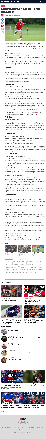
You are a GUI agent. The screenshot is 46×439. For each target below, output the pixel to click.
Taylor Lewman (37, 272)
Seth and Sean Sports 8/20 (9, 300)
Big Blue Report (5, 319)
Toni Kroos (16, 274)
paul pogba (34, 270)
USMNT (21, 274)
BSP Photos (31, 427)
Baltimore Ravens (29, 259)
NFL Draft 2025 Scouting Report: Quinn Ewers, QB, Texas (20, 352)
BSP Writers (37, 427)
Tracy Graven (11, 336)
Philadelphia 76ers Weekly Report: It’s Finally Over (19, 345)
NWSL (7, 270)
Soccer (31, 272)
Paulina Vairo (9, 15)
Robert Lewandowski (10, 272)
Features (26, 298)
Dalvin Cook (15, 263)
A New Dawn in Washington (30, 384)
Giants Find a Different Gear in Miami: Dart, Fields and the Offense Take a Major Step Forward (11, 322)
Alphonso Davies (16, 259)
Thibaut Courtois (9, 274)
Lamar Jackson (21, 267)
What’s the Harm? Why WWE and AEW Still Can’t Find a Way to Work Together (33, 322)
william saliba (26, 274)
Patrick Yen (10, 343)
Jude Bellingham (15, 266)
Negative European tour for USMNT (23, 253)
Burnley (14, 261)
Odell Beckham (12, 270)
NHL (24, 427)
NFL (36, 269)
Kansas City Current (39, 266)
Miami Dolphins (8, 269)
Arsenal (22, 259)
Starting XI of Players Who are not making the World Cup (38, 253)
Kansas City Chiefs (30, 266)
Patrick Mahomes (19, 270)
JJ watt (33, 264)
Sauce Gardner (25, 272)
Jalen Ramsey (28, 264)
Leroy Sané (27, 267)
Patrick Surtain (28, 270)
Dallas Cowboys (9, 263)
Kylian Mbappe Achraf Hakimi (11, 267)
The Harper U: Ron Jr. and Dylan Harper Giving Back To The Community (32, 301)
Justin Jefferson (22, 266)
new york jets (31, 269)
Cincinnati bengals (20, 261)
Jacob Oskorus (11, 350)
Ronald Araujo (18, 272)
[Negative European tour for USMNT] (24, 248)
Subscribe (43, 427)
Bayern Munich (8, 261)
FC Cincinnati (37, 263)
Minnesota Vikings (23, 269)
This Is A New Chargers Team (14, 359)
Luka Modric (39, 267)
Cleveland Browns (29, 261)
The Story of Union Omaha (9, 252)
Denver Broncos (23, 263)
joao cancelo (39, 264)
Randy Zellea (11, 329)
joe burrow (8, 266)
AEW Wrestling (27, 319)
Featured (7, 264)
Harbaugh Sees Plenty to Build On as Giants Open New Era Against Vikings (10, 384)
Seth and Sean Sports (7, 298)
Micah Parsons (15, 269)
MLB (19, 427)
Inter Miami (22, 264)
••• (27, 427)
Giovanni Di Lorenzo (14, 264)
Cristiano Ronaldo (38, 261)
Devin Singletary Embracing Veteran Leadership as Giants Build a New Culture (11, 406)
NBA (22, 427)
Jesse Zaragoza (11, 357)
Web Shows (7, 427)
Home (2, 427)
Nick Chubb (40, 269)
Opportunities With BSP (23, 429)
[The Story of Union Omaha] (11, 248)
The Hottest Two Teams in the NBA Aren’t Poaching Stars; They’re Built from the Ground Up (25, 338)
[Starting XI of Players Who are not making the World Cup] (38, 248)
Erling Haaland (30, 263)
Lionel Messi (33, 267)
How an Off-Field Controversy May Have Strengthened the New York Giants (33, 406)
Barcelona (36, 259)
